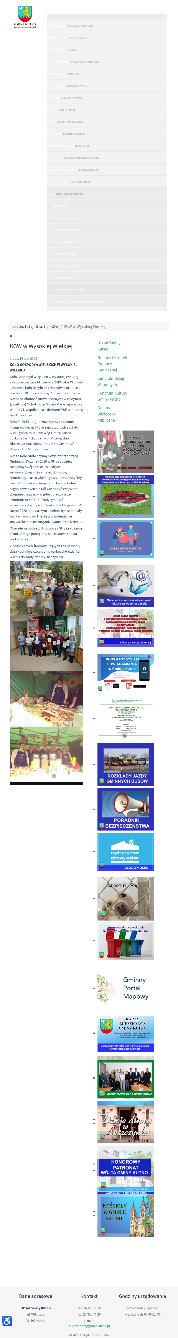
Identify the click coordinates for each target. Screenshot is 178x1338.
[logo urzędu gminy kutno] (25, 17)
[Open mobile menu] (107, 9)
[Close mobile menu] (164, 17)
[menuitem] (107, 26)
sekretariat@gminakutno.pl (89, 1326)
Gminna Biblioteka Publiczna (106, 414)
